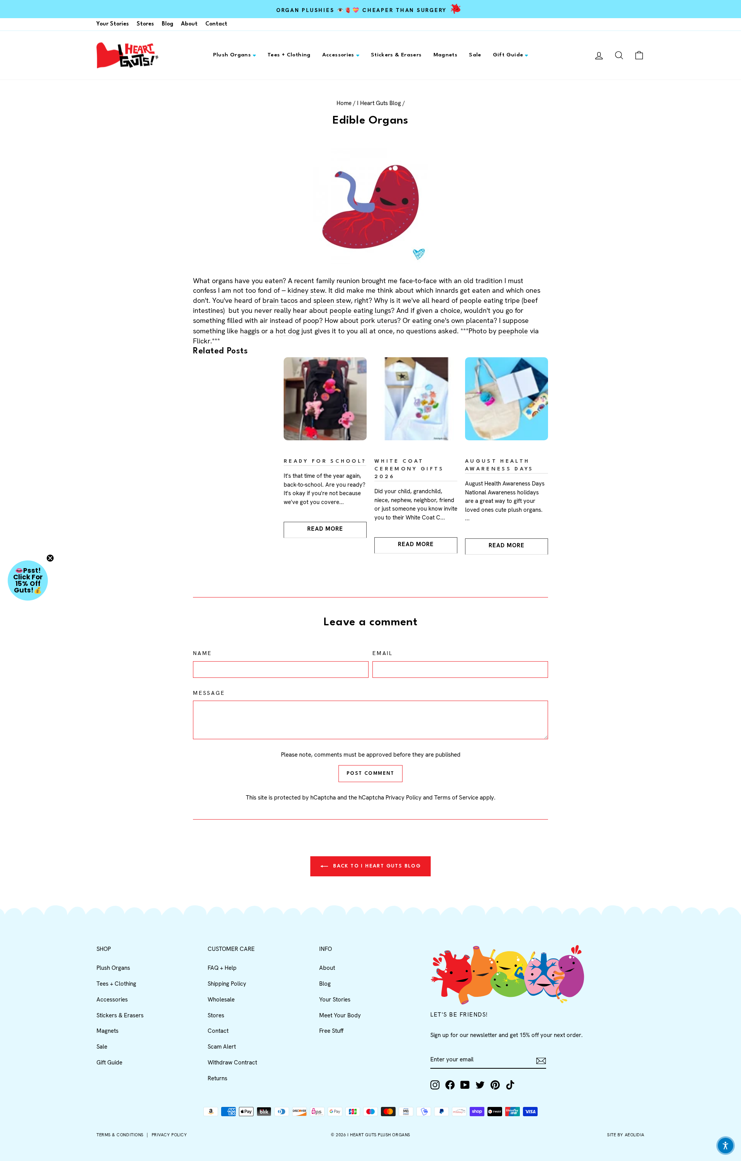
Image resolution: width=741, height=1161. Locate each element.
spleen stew (332, 300)
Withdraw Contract (232, 1062)
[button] (28, 580)
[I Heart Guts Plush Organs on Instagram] (435, 1085)
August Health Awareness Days (499, 465)
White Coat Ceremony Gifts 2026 (409, 469)
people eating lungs (360, 310)
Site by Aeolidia (626, 1134)
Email (382, 653)
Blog (167, 24)
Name (202, 653)
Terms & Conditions (120, 1134)
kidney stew (306, 290)
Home (344, 103)
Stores (145, 24)
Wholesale (221, 999)
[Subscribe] (541, 1060)
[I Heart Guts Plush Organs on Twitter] (480, 1085)
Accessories (338, 55)
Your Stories (112, 24)
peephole (513, 330)
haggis (249, 330)
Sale (475, 55)
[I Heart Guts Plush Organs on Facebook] (450, 1085)
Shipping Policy (227, 984)
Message (209, 692)
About (189, 24)
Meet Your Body (340, 1015)
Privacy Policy (403, 797)
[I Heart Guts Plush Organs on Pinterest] (495, 1085)
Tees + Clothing (289, 55)
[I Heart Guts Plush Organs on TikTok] (510, 1085)
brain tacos (280, 300)
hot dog (287, 330)
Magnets (445, 55)
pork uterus (378, 320)
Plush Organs (232, 55)
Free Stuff (331, 1031)
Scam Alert (222, 1047)
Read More (325, 529)
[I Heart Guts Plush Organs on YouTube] (465, 1085)
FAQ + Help (222, 968)
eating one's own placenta (453, 320)
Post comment (370, 773)
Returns (217, 1078)
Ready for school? (325, 461)
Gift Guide (508, 55)
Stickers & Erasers (396, 55)
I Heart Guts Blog (379, 103)
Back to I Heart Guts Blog (376, 866)
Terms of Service (456, 797)
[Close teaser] (50, 558)
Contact (216, 24)
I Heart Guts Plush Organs (378, 1134)
